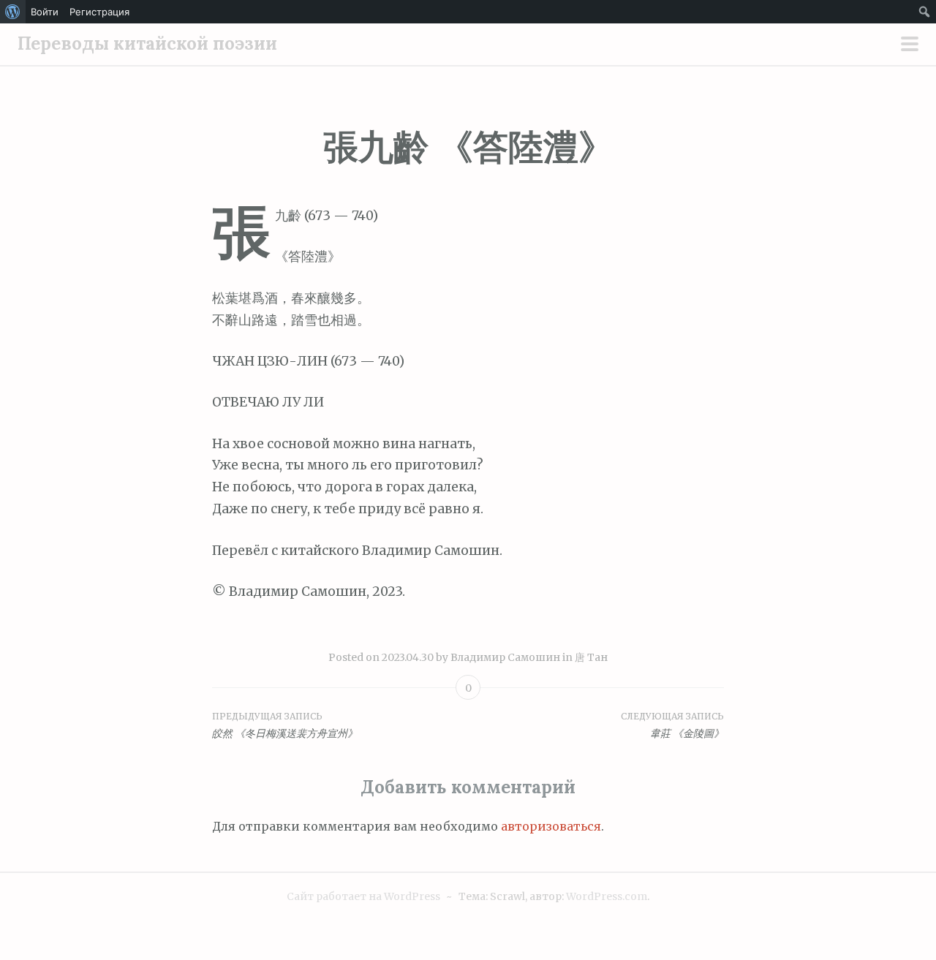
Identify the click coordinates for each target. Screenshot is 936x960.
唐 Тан (591, 657)
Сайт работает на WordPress (363, 896)
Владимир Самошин (505, 657)
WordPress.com (606, 896)
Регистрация (99, 12)
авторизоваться (551, 826)
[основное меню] (909, 45)
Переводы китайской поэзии (147, 43)
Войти (44, 12)
